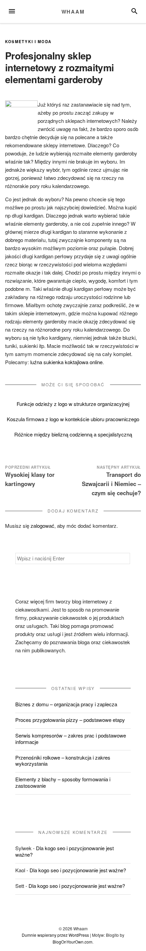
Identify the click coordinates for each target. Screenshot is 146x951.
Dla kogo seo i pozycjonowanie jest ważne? (64, 851)
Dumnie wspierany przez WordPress (55, 935)
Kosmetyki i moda (28, 41)
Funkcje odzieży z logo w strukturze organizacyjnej (73, 403)
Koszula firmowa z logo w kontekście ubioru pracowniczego (73, 419)
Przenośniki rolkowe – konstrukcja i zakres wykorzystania (62, 760)
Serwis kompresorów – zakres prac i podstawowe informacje (70, 738)
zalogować (42, 525)
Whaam (73, 11)
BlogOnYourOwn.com (72, 942)
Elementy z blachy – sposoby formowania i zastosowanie (62, 782)
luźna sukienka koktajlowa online (66, 362)
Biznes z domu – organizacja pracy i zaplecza (66, 704)
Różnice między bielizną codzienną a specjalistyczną (73, 434)
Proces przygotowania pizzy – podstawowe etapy (70, 719)
